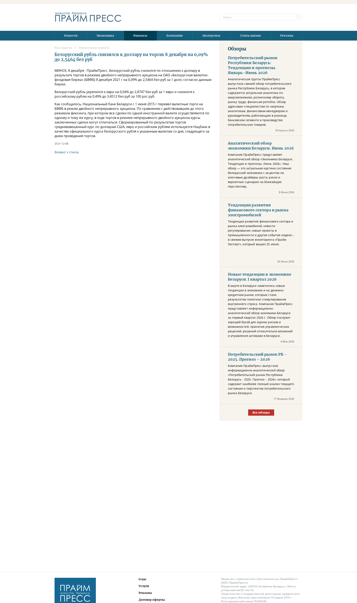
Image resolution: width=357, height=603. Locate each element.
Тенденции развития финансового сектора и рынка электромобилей (258, 210)
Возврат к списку (67, 152)
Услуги (144, 586)
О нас (142, 579)
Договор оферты (152, 600)
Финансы (140, 35)
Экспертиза (211, 35)
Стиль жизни (250, 35)
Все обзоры (261, 412)
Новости (70, 35)
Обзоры (237, 49)
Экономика (105, 35)
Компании (174, 35)
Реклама (286, 35)
